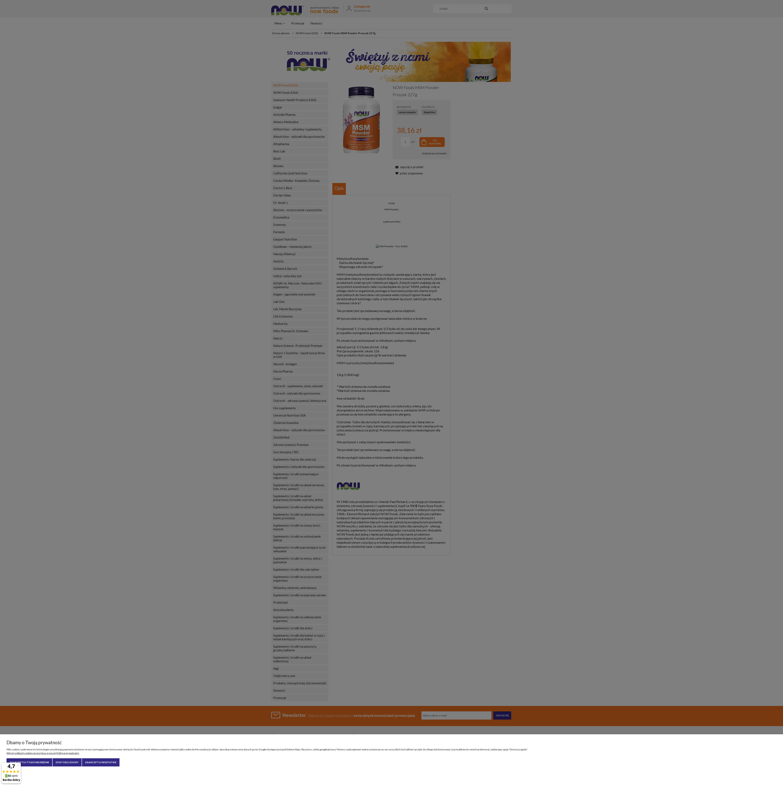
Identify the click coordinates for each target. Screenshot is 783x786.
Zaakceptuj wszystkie (100, 762)
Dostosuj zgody (67, 762)
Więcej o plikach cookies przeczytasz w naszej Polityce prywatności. (43, 753)
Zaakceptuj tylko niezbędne (29, 762)
